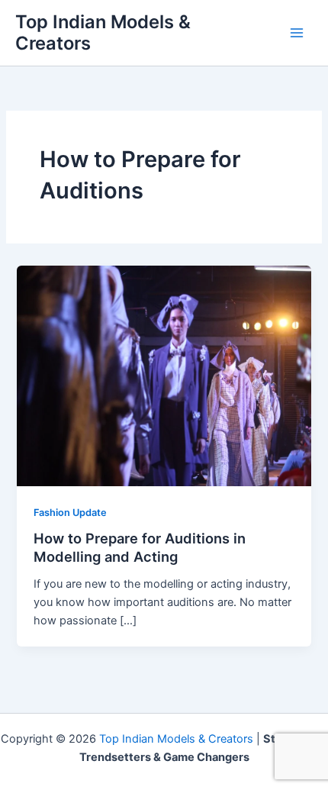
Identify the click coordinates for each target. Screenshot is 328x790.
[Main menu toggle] (297, 33)
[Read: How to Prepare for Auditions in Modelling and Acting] (163, 375)
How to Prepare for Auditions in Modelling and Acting (140, 547)
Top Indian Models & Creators (103, 32)
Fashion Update (70, 512)
